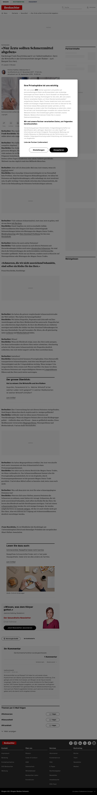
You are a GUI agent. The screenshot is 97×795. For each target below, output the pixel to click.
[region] (48, 118)
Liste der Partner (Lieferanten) (36, 142)
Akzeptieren (58, 150)
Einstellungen (39, 150)
